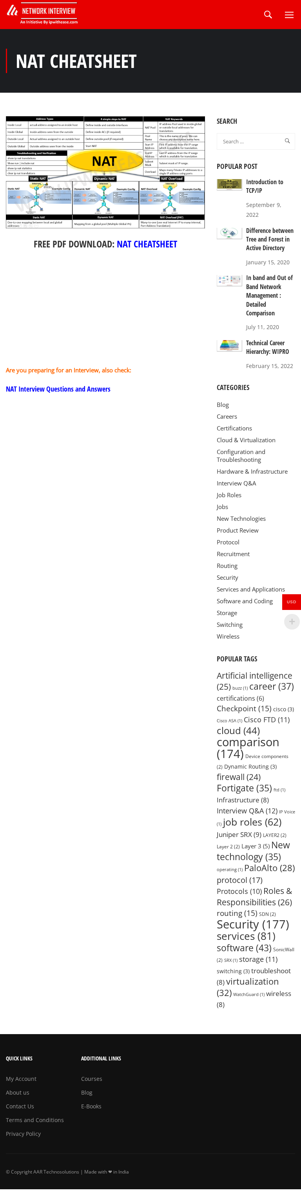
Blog (223, 404)
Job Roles (229, 495)
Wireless (228, 636)
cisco (283, 709)
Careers (227, 416)
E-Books (91, 1106)
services (246, 936)
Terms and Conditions (35, 1120)
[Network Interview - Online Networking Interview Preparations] (45, 14)
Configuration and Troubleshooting (241, 455)
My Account (21, 1078)
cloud (238, 730)
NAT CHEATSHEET (147, 243)
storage (258, 959)
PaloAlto (269, 867)
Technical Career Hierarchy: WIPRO (267, 347)
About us (17, 1092)
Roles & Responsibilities (254, 896)
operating (230, 869)
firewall (239, 776)
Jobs (222, 507)
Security (227, 577)
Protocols (239, 891)
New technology (253, 851)
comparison (248, 748)
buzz (240, 688)
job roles (252, 821)
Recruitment (233, 554)
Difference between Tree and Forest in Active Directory (270, 239)
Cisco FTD (267, 719)
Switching (230, 624)
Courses (91, 1078)
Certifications (234, 428)
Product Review (238, 530)
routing (237, 913)
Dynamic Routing (250, 766)
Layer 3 (255, 846)
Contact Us (20, 1106)
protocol (240, 880)
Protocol (228, 542)
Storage (227, 613)
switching (233, 971)
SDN (267, 914)
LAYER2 (274, 835)
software (244, 947)
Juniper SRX (239, 834)
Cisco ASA (229, 720)
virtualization (248, 987)
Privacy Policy (23, 1133)
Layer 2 (228, 846)
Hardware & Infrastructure (252, 471)
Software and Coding (245, 601)
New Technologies (241, 518)
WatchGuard (249, 994)
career (271, 686)
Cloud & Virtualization (246, 440)
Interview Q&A (236, 483)
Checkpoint (244, 708)
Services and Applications (251, 589)
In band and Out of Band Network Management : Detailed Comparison (269, 295)
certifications (240, 698)
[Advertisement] (105, 310)
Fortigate (244, 788)
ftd (279, 790)
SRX (231, 960)
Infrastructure (243, 799)
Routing (227, 565)
